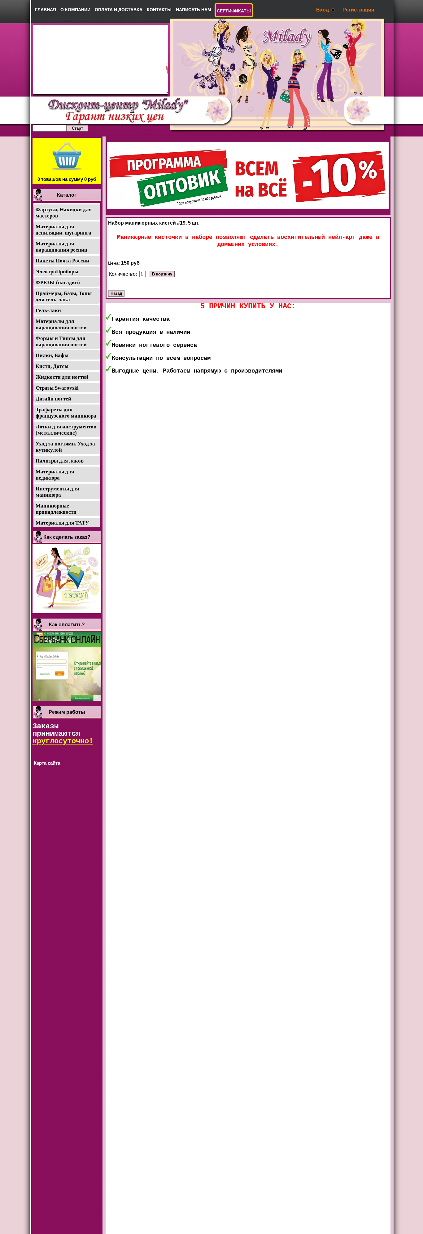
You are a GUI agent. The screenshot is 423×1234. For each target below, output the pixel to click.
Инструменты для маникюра (57, 492)
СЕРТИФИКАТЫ (234, 10)
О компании (75, 9)
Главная (45, 9)
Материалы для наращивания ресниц (61, 247)
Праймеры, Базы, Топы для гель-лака (64, 296)
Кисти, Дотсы (52, 366)
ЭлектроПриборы (57, 272)
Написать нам (193, 9)
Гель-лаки (48, 310)
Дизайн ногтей (53, 399)
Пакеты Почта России (62, 261)
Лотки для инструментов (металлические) (66, 430)
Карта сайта (47, 763)
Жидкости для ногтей (62, 377)
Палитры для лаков (60, 461)
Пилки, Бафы (52, 355)
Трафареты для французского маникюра (66, 413)
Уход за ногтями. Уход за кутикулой (65, 447)
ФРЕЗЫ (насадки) (58, 282)
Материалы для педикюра (55, 475)
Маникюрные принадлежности (56, 509)
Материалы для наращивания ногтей (61, 324)
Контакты (159, 9)
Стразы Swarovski (57, 388)
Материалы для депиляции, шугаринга (63, 230)
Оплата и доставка (118, 9)
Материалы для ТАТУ (62, 523)
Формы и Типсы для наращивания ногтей (61, 341)
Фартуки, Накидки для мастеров (64, 213)
